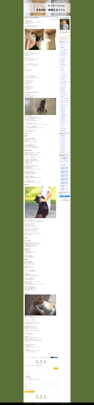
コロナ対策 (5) (63, 58)
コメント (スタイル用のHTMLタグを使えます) (32, 379)
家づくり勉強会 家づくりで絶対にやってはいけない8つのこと (64, 158)
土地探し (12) (63, 111)
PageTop (55, 368)
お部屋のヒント (35, 357)
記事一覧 (41, 362)
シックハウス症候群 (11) (65, 98)
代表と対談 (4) (63, 107)
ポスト (53, 357)
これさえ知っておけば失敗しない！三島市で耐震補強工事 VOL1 (64, 182)
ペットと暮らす (40, 357)
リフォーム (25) (63, 85)
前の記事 (37, 361)
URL (25, 388)
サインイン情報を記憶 (29, 389)
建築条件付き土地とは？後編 (64, 186)
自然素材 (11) (63, 117)
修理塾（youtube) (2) (64, 81)
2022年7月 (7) (63, 137)
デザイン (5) (63, 66)
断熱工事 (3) (63, 60)
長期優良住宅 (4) (63, 64)
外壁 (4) (62, 68)
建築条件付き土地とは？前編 (64, 189)
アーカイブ (62, 133)
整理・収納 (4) (63, 51)
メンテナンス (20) (64, 75)
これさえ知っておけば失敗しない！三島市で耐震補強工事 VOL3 (64, 175)
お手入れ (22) (63, 122)
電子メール (26, 386)
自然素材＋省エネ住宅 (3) (64, 102)
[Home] (24, 365)
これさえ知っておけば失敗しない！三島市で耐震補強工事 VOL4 (64, 171)
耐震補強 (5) (63, 47)
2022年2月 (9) (63, 146)
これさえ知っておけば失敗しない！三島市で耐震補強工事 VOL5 (64, 167)
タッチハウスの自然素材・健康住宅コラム (47, 8)
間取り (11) (63, 96)
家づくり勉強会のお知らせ (64, 161)
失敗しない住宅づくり (47, 357)
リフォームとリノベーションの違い (64, 164)
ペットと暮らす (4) (64, 49)
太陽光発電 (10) (63, 77)
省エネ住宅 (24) (63, 83)
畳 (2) (62, 124)
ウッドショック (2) (64, 73)
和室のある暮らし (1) (64, 94)
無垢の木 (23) (63, 130)
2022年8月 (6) (63, 135)
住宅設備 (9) (63, 113)
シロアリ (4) (63, 56)
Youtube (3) (63, 79)
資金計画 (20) (63, 90)
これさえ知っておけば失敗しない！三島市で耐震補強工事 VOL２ (64, 179)
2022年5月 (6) (63, 141)
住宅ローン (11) (63, 92)
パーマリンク (29, 357)
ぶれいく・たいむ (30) (64, 100)
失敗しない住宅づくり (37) (64, 105)
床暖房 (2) (62, 62)
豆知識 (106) (63, 109)
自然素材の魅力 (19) (64, 115)
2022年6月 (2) (63, 139)
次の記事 (45, 361)
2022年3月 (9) (63, 144)
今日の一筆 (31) (63, 128)
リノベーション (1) (64, 45)
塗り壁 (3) (62, 126)
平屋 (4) (62, 70)
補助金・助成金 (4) (64, 53)
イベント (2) (63, 43)
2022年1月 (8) (63, 148)
